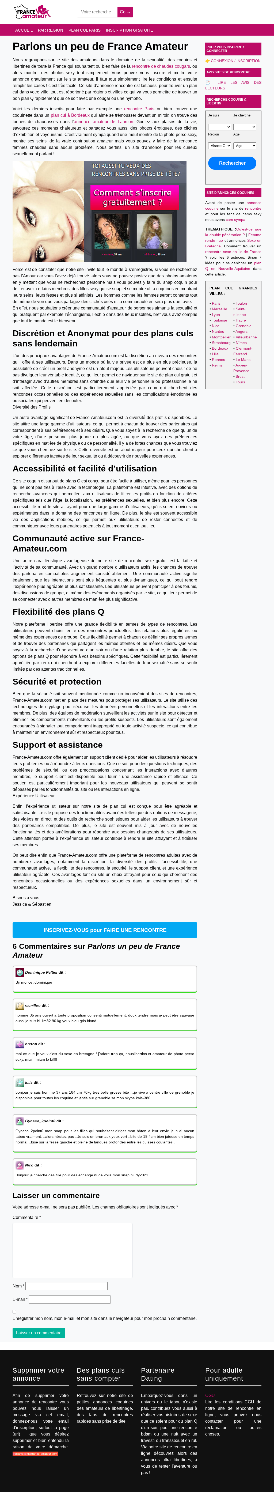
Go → (125, 12)
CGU (210, 1395)
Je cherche (241, 115)
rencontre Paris (139, 109)
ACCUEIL (24, 30)
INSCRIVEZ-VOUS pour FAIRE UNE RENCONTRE (105, 930)
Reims (217, 365)
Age (236, 134)
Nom (18, 1286)
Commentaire (27, 1217)
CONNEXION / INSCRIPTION (236, 61)
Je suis (213, 115)
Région (213, 134)
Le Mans (243, 359)
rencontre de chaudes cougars (161, 66)
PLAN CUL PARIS (84, 30)
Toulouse (219, 320)
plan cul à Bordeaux (70, 115)
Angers (241, 331)
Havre (241, 320)
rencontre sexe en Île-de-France (233, 252)
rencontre (253, 208)
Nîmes (241, 343)
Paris (216, 303)
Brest (240, 376)
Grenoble (244, 326)
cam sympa (235, 219)
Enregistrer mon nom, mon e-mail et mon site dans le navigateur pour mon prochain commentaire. (105, 1318)
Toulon (241, 303)
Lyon (216, 314)
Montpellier (221, 337)
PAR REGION (50, 30)
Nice (215, 326)
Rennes (218, 359)
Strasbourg (221, 343)
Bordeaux (220, 348)
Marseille (219, 309)
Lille (215, 354)
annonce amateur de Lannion (103, 121)
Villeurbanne (246, 337)
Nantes (218, 331)
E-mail (20, 1299)
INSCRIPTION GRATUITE (129, 30)
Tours (240, 382)
